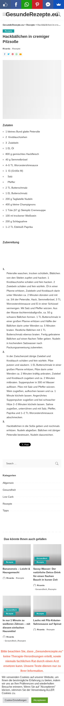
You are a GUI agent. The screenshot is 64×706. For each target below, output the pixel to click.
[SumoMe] (58, 4)
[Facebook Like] (5, 4)
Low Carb (8, 496)
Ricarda (6, 49)
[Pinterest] (13, 54)
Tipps (6, 510)
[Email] (20, 54)
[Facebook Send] (48, 4)
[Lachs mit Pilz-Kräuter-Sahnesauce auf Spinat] (47, 606)
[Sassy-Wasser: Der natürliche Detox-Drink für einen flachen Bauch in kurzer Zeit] (47, 554)
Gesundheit (9, 489)
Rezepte (8, 31)
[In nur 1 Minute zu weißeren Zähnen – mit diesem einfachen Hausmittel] (17, 606)
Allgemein (8, 482)
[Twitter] (8, 54)
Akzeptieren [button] (39, 700)
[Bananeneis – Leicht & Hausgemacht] (17, 554)
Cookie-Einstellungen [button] (15, 700)
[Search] (57, 14)
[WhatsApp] (16, 54)
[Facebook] (5, 54)
